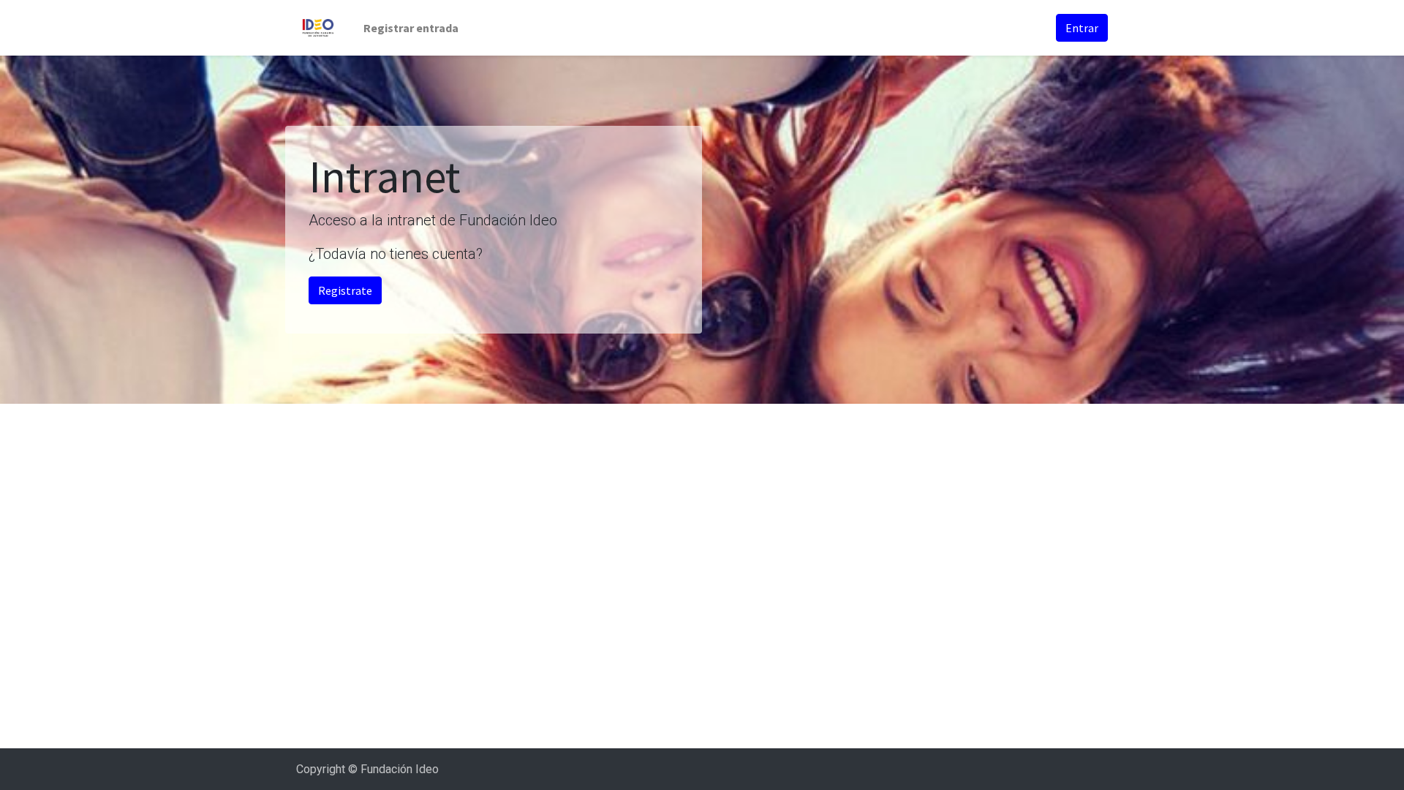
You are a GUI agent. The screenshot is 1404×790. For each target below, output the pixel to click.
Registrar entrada (410, 27)
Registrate (345, 290)
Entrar (1081, 27)
